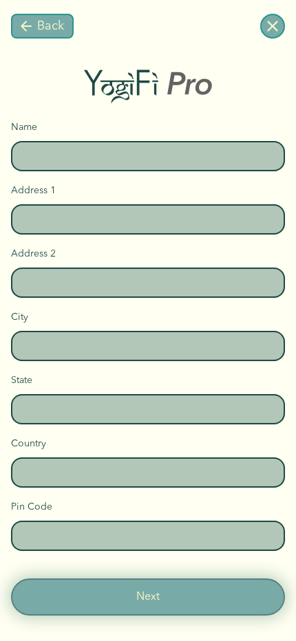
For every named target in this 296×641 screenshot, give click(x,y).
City (19, 317)
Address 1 (33, 190)
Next (148, 596)
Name (24, 127)
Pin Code (31, 507)
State (21, 380)
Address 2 (33, 254)
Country (28, 443)
